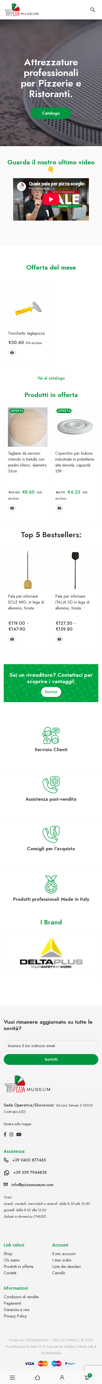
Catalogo (51, 113)
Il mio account (63, 1254)
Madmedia (53, 1352)
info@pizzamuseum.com (32, 1185)
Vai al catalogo (51, 378)
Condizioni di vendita (21, 1297)
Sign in (62, 1377)
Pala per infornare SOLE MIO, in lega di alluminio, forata (26, 602)
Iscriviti (51, 1059)
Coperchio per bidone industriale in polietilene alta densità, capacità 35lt (74, 462)
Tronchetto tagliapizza (26, 333)
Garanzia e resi (16, 1310)
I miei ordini (61, 1260)
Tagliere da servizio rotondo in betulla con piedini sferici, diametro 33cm (27, 462)
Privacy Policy (15, 1316)
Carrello (58, 1273)
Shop (8, 1254)
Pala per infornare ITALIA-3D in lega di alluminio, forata (72, 602)
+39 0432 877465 (29, 1160)
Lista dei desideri (66, 1266)
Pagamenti (12, 1303)
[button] (12, 352)
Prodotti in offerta (18, 1266)
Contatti (10, 1273)
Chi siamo (12, 1260)
